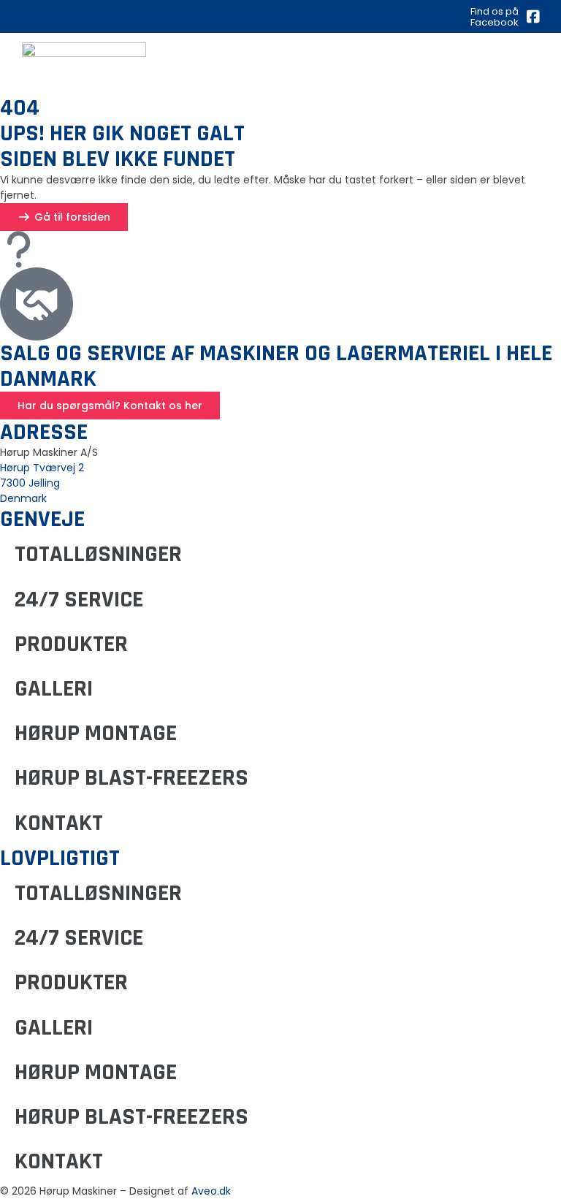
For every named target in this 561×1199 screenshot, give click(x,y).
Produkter (71, 644)
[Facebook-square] (533, 16)
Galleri (54, 689)
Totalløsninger (98, 554)
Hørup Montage (96, 733)
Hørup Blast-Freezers (131, 778)
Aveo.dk (211, 1191)
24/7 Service (79, 599)
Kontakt (59, 823)
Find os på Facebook (494, 16)
